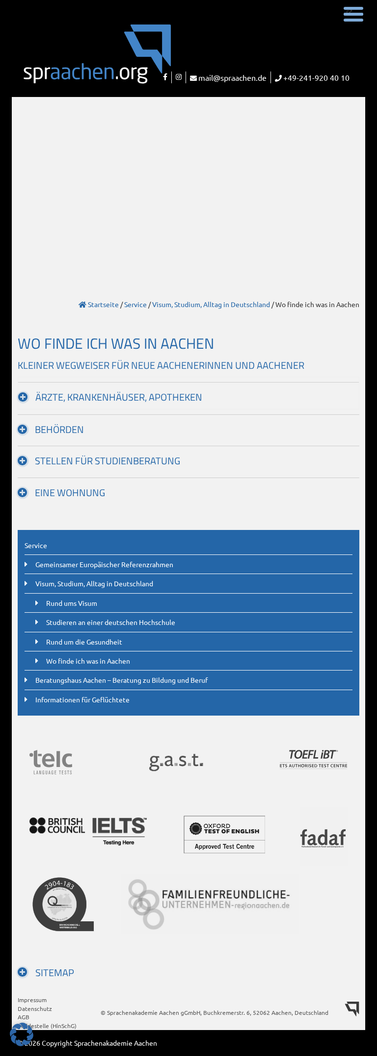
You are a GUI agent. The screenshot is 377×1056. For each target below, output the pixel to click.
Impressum (32, 1000)
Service (135, 304)
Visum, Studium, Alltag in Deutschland (211, 304)
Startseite (102, 304)
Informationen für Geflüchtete (82, 699)
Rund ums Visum (71, 603)
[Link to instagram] (178, 77)
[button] (21, 1034)
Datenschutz (35, 1008)
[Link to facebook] (165, 77)
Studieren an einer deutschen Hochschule (110, 622)
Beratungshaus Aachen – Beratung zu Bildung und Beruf (121, 679)
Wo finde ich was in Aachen (88, 660)
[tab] (188, 393)
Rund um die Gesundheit (84, 641)
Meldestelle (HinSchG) (47, 1026)
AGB (23, 1017)
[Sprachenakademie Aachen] (75, 60)
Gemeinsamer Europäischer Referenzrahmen (104, 564)
